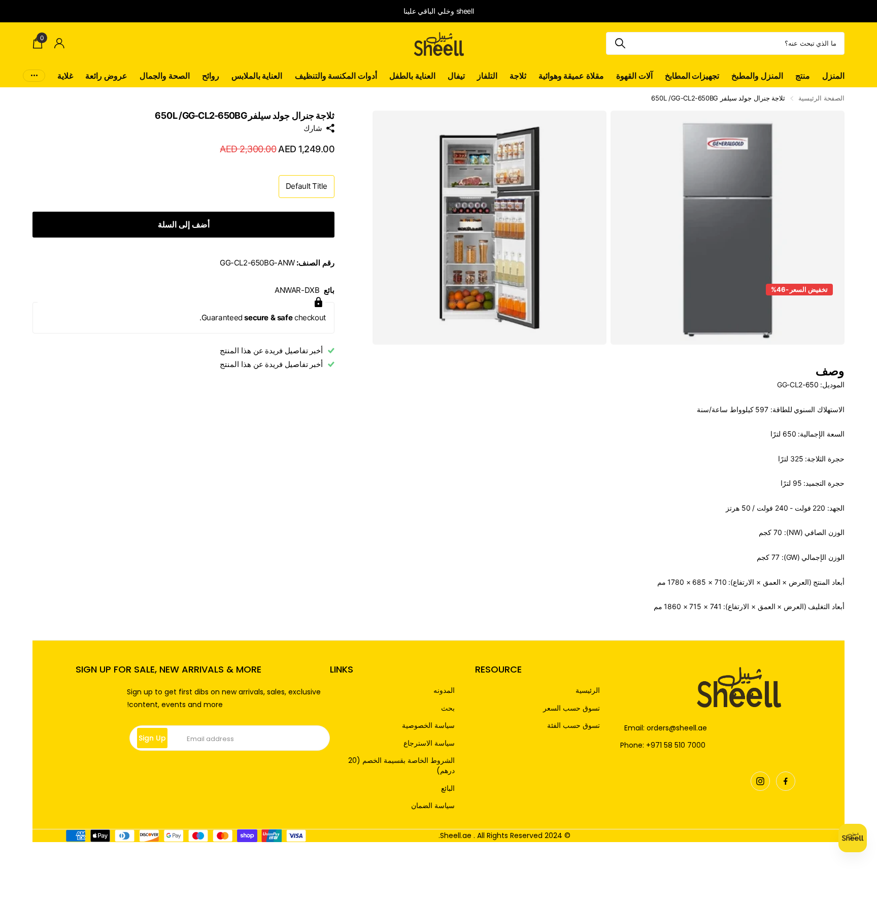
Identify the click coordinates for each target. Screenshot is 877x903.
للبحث (620, 43)
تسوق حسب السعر (571, 708)
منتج (802, 76)
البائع (448, 788)
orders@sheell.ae (677, 728)
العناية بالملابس (257, 76)
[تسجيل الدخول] (59, 43)
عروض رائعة (106, 76)
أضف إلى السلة (184, 224)
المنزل (833, 76)
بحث (448, 708)
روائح (210, 76)
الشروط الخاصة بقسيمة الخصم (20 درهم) (401, 766)
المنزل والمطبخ (757, 76)
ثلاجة (518, 76)
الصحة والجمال (165, 76)
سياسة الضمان (433, 806)
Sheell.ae (455, 835)
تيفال (456, 76)
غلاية (65, 76)
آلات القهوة (634, 76)
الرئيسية (588, 690)
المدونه (444, 690)
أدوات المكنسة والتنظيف (336, 76)
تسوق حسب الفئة (573, 725)
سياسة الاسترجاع (429, 743)
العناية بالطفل (412, 76)
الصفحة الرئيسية (821, 98)
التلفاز (487, 76)
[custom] (785, 781)
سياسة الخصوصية (428, 725)
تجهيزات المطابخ (692, 76)
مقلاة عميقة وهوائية (571, 76)
